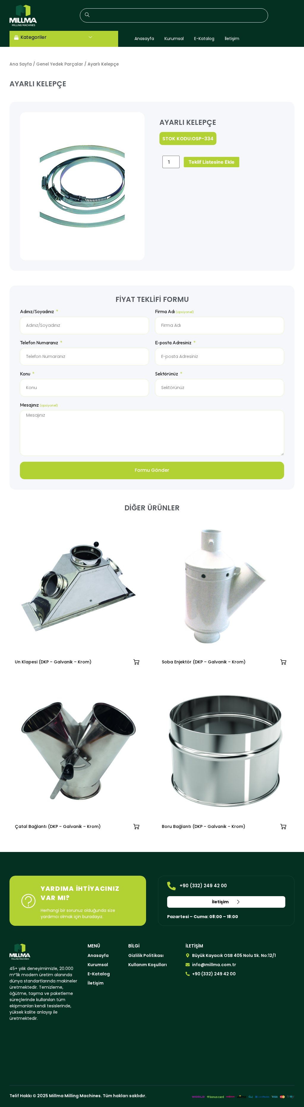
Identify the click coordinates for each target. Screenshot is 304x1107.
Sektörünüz (167, 374)
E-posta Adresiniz (173, 342)
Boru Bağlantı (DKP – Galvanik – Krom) (203, 826)
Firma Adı (174, 311)
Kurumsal (174, 39)
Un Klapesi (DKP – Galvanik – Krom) (53, 662)
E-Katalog (204, 39)
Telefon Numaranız (39, 342)
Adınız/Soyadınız (37, 311)
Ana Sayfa (21, 64)
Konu (25, 374)
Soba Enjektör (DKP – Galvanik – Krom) (204, 662)
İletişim (232, 39)
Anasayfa (144, 39)
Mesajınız (39, 405)
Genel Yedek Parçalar (59, 64)
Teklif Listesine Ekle (212, 162)
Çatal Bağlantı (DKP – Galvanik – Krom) (58, 826)
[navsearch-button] (174, 15)
